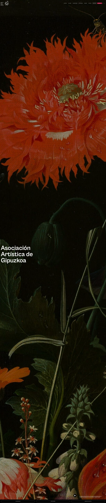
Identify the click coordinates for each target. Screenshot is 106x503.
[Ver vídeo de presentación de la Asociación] (75, 496)
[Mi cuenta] (103, 3)
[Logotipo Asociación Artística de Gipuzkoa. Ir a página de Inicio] (5, 3)
